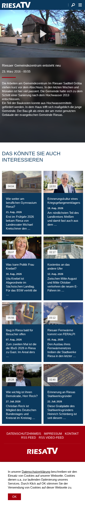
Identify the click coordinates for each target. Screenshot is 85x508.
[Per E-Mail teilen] (30, 129)
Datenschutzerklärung (36, 471)
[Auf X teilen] (14, 129)
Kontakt (72, 433)
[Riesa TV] (16, 5)
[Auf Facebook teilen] (6, 129)
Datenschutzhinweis (24, 433)
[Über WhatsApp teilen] (22, 129)
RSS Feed (28, 437)
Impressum (53, 433)
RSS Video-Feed (51, 437)
